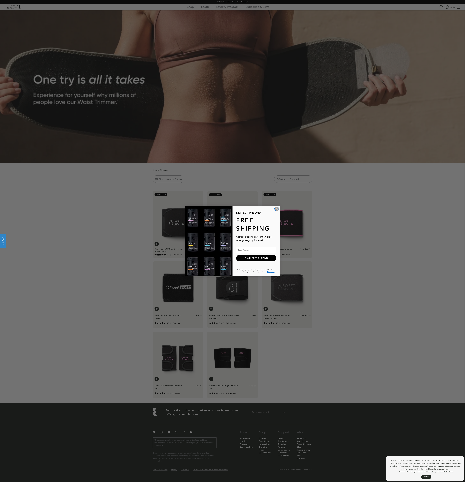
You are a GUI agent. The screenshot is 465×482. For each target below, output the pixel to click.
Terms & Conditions (446, 472)
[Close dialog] (277, 209)
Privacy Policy (410, 460)
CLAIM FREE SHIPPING (256, 258)
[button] (3, 241)
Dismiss (426, 477)
